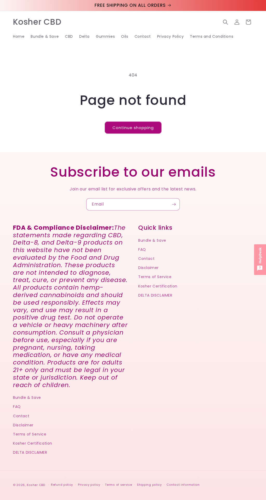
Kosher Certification (32, 443)
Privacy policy (89, 485)
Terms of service (118, 485)
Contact (21, 416)
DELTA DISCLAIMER (30, 452)
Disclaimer (23, 425)
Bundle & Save (27, 397)
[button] (225, 22)
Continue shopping (133, 127)
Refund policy (62, 485)
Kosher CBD (36, 485)
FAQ (17, 406)
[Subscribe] (173, 204)
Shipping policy (149, 485)
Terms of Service (29, 434)
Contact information (183, 485)
